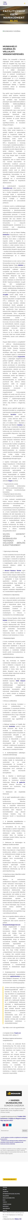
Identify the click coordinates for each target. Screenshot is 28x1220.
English (5, 1210)
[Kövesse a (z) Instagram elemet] (7, 1125)
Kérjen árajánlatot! (9, 1179)
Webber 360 (18, 1219)
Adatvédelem (6, 1208)
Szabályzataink (7, 1204)
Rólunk (5, 1189)
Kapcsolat (6, 1206)
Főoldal (5, 1187)
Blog (4, 1200)
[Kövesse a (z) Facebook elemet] (4, 1125)
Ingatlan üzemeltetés (9, 1197)
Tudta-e (5, 1202)
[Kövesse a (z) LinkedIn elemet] (10, 1125)
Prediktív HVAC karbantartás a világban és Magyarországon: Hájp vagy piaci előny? (13, 1118)
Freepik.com (17, 1033)
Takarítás (5, 1191)
